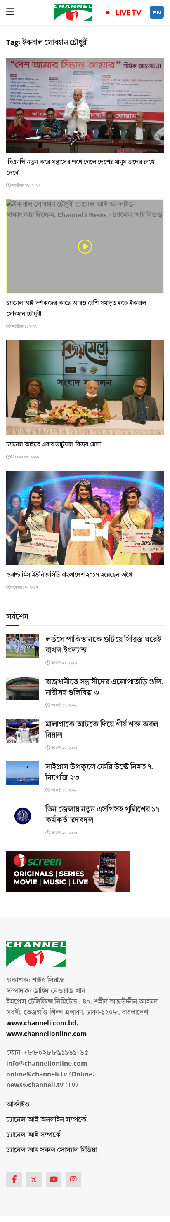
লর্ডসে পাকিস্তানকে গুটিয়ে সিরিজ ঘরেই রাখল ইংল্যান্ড (103, 644)
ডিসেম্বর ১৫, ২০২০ (24, 457)
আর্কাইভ (18, 1104)
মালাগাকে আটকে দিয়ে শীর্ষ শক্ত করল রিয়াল (101, 729)
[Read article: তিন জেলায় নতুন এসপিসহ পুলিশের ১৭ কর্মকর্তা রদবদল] (22, 815)
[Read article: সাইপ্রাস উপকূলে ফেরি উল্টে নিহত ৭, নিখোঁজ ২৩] (22, 773)
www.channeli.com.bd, (42, 1023)
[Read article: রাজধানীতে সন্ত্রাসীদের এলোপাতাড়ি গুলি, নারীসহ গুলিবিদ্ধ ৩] (22, 688)
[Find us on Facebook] (14, 1179)
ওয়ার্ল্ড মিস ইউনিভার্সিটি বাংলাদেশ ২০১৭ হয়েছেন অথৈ (69, 575)
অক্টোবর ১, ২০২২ (23, 326)
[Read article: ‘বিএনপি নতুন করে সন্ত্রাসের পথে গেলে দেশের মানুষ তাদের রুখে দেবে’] (85, 105)
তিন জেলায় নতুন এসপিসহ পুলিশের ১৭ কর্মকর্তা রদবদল (102, 814)
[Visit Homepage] (73, 12)
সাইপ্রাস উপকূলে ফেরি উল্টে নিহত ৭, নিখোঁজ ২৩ (99, 772)
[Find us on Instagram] (73, 1179)
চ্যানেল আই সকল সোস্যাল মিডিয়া (51, 1150)
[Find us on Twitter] (34, 1179)
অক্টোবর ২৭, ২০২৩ (25, 185)
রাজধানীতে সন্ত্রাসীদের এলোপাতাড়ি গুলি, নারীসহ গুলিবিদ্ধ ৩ (104, 687)
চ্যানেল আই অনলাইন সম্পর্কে (46, 1119)
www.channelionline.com (47, 1033)
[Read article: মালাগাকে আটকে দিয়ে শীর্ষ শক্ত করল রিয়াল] (22, 731)
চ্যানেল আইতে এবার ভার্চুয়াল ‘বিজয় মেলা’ (54, 444)
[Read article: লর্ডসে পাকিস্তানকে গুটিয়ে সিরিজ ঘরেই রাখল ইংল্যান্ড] (22, 646)
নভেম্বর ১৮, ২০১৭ (24, 587)
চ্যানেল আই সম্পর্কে (33, 1134)
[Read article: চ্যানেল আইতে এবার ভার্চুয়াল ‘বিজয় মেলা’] (85, 387)
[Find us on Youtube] (53, 1179)
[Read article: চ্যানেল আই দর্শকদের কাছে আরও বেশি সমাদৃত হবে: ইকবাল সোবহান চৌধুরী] (85, 246)
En (157, 12)
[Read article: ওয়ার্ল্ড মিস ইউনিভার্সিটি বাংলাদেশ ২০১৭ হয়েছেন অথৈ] (85, 518)
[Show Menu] (10, 12)
